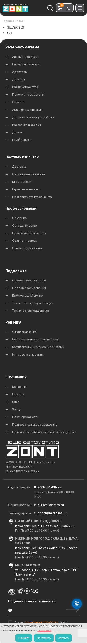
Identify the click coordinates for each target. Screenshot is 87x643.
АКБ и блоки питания (27, 109)
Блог (15, 402)
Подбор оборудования (29, 288)
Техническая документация (32, 303)
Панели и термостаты (28, 94)
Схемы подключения (27, 248)
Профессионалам (21, 208)
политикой (44, 630)
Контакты (19, 386)
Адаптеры (19, 72)
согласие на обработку (42, 622)
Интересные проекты (27, 354)
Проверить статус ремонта (32, 197)
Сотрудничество (24, 225)
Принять (23, 638)
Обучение (19, 218)
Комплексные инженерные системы (38, 347)
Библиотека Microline (27, 295)
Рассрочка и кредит (26, 125)
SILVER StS (15, 27)
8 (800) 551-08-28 (48, 487)
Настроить (44, 638)
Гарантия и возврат (26, 189)
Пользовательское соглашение (34, 424)
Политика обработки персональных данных (44, 432)
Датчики (18, 79)
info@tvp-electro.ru (49, 505)
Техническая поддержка (30, 310)
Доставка (19, 166)
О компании (16, 377)
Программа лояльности (29, 233)
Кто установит (22, 181)
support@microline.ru (50, 513)
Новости (18, 394)
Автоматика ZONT (25, 56)
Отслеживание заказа (28, 174)
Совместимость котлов (29, 280)
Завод (16, 409)
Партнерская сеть (25, 417)
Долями (18, 132)
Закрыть (63, 638)
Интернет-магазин (22, 47)
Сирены (18, 102)
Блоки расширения (26, 64)
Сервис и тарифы (24, 240)
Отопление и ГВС (24, 332)
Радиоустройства (25, 87)
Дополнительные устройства (33, 117)
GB (9, 33)
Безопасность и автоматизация (35, 339)
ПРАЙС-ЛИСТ (22, 140)
